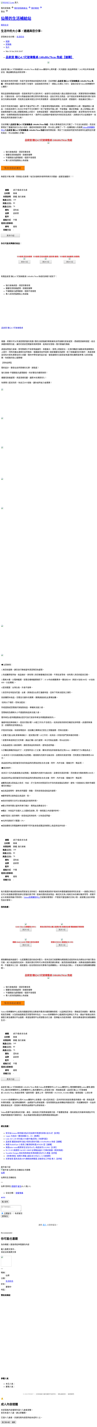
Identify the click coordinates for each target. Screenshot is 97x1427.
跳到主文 (5, 25)
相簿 (7, 41)
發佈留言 (5, 1216)
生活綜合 (20, 37)
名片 (7, 47)
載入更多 (5, 1202)
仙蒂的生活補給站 (16, 18)
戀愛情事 (19, 1193)
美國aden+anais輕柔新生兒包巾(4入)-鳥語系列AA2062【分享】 (31, 1147)
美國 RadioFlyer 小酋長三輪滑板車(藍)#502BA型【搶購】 (29, 1145)
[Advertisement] (48, 1334)
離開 (13, 1422)
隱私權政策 (62, 1394)
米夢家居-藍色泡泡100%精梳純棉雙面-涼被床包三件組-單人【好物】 (34, 1159)
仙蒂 (3, 1173)
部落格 (8, 44)
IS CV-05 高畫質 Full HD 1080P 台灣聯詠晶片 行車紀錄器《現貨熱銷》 (35, 1150)
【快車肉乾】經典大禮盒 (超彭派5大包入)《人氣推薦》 (29, 1156)
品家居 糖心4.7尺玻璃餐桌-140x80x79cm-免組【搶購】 (40, 57)
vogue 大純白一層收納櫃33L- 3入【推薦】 (23, 1136)
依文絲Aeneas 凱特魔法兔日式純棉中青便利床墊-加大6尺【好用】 (33, 1133)
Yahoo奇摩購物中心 (32, 897)
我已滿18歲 (6, 1422)
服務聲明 (71, 1394)
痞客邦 (14, 1186)
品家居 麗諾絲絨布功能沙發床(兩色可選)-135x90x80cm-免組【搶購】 (34, 1142)
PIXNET (30, 1394)
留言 (19, 1186)
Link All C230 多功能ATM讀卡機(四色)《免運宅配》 (27, 1139)
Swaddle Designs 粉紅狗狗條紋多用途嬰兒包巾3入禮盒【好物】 (32, 1153)
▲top (3, 1197)
